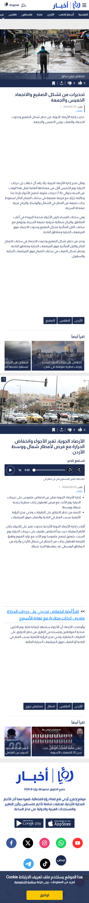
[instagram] (44, 843)
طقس (13, 14)
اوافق (44, 895)
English (14, 5)
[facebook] (11, 843)
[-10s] (70, 470)
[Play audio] (10, 470)
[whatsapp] (61, 843)
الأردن (50, 14)
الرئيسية (83, 14)
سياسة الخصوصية (25, 882)
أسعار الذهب (66, 14)
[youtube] (77, 843)
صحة (39, 14)
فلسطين (27, 14)
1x (19, 470)
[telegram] (28, 864)
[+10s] (79, 470)
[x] (28, 843)
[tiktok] (45, 864)
